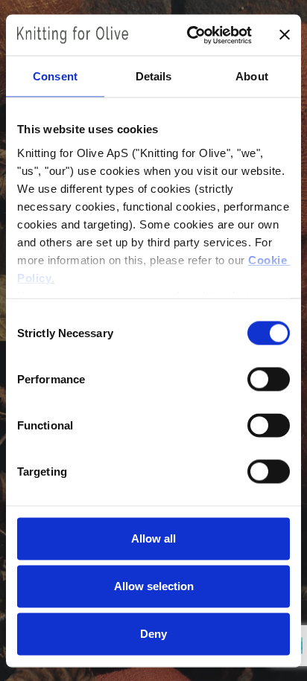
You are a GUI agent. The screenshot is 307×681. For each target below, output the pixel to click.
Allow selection (154, 586)
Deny (153, 633)
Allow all (153, 538)
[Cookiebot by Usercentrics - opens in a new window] (190, 35)
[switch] (268, 379)
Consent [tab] (55, 76)
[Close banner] (284, 35)
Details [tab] (154, 76)
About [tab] (251, 76)
